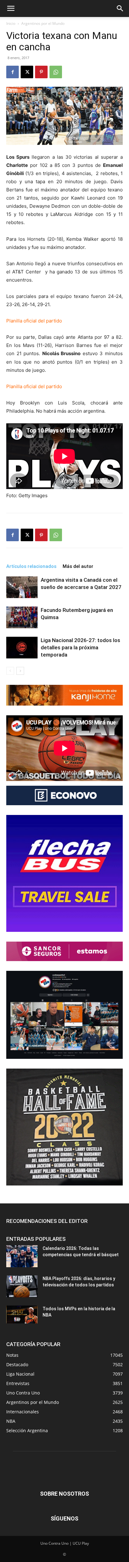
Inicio (10, 23)
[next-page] (20, 671)
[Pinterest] (41, 72)
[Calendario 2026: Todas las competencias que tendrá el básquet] (22, 1256)
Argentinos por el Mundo (42, 23)
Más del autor (78, 566)
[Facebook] (12, 72)
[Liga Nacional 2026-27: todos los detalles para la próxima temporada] (22, 647)
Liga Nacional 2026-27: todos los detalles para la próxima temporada (80, 647)
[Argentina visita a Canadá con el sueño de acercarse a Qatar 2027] (22, 587)
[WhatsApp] (55, 72)
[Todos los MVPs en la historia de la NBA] (22, 1314)
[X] (27, 72)
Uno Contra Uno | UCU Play (64, 1543)
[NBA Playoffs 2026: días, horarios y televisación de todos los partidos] (22, 1286)
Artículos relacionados (31, 566)
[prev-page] (10, 671)
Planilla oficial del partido (34, 321)
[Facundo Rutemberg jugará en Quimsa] (22, 617)
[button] (11, 8)
